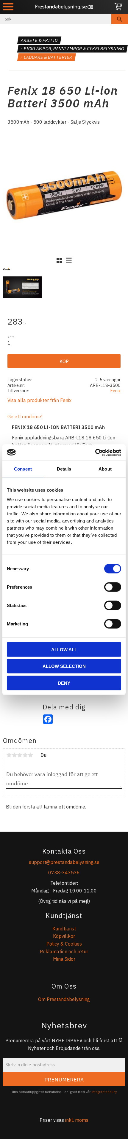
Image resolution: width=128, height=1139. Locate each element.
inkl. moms (76, 1120)
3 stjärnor (19, 755)
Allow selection (64, 666)
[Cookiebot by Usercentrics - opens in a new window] (95, 452)
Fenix (115, 390)
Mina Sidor (64, 959)
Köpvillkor (64, 936)
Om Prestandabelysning (64, 999)
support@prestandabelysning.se (64, 862)
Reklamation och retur (64, 951)
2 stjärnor (14, 755)
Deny (64, 682)
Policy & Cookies (64, 944)
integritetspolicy (104, 1092)
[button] (8, 6)
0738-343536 (64, 873)
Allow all (64, 649)
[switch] (112, 587)
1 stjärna (9, 755)
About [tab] (105, 468)
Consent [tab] (23, 468)
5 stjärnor (30, 755)
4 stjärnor (25, 755)
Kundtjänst (64, 929)
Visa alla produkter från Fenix (39, 400)
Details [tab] (64, 468)
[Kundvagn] (118, 7)
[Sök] (119, 19)
